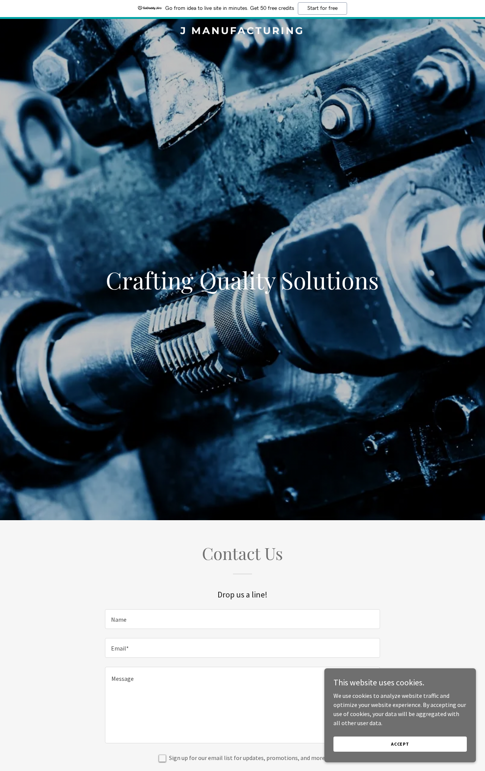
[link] (243, 32)
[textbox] (242, 619)
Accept (400, 744)
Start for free (322, 8)
